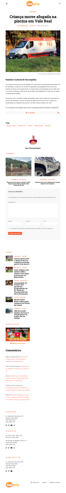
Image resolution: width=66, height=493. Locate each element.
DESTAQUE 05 (22, 179)
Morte (30, 125)
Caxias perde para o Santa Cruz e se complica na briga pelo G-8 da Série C (21, 261)
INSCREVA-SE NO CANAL (18, 343)
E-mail (28, 221)
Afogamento (33, 11)
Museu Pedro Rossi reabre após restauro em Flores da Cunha (22, 302)
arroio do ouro (11, 125)
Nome (10, 221)
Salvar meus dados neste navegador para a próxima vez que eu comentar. (31, 228)
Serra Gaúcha (39, 125)
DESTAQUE (23, 297)
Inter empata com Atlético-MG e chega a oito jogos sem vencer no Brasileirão (21, 273)
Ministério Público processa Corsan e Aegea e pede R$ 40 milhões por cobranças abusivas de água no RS (17, 397)
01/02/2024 (32, 25)
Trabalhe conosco (55, 482)
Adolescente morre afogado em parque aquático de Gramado (47, 183)
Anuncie (44, 482)
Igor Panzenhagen (22, 25)
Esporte (24, 256)
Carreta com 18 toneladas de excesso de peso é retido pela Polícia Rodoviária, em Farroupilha (17, 378)
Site (44, 221)
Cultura (16, 280)
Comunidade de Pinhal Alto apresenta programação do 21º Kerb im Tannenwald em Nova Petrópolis (21, 288)
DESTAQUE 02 (17, 256)
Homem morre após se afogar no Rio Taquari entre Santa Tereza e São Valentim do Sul (18, 183)
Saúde (24, 308)
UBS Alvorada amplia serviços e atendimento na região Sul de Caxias (21, 314)
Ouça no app (35, 482)
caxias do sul (22, 125)
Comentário (11, 202)
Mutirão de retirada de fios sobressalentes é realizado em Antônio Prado (17, 359)
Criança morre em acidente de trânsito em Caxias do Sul (18, 369)
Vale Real (48, 125)
